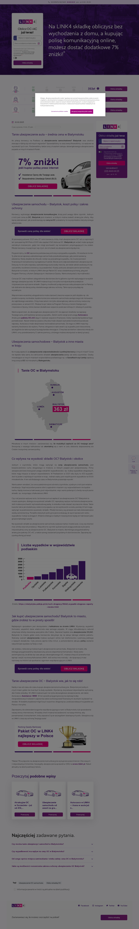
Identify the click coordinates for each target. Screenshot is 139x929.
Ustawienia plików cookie (59, 111)
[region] (70, 104)
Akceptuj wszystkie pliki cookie (81, 111)
